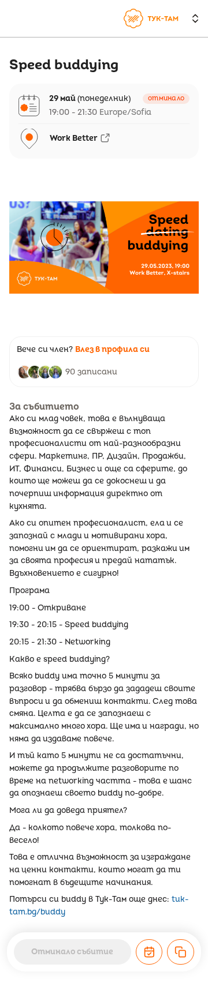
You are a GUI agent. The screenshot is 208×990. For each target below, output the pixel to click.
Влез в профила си (112, 349)
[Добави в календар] (149, 952)
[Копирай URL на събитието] (180, 952)
